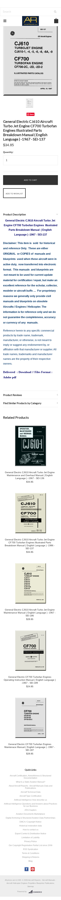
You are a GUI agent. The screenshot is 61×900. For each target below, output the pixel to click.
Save (32, 114)
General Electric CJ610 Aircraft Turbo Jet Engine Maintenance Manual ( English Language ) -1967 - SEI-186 (30, 612)
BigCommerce (36, 891)
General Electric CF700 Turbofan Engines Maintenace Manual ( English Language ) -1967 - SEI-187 (29, 747)
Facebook (27, 869)
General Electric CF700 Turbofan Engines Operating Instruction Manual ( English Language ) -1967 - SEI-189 (30, 680)
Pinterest (33, 869)
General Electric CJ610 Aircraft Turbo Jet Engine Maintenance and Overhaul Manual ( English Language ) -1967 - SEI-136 (30, 475)
